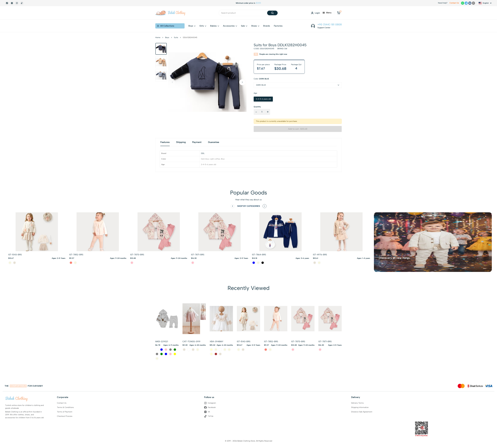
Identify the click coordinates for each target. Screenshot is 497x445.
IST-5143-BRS (15, 254)
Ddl (285, 49)
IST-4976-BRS (320, 254)
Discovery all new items (394, 258)
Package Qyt (296, 64)
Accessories (229, 26)
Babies (213, 26)
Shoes (254, 26)
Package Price (280, 64)
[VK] (12, 3)
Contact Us (454, 3)
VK (209, 412)
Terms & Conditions (65, 407)
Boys (190, 26)
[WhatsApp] (462, 3)
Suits (176, 37)
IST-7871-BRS (197, 254)
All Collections (167, 26)
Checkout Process (64, 416)
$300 (258, 3)
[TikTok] (22, 3)
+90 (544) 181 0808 (329, 24)
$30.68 (280, 68)
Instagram (212, 403)
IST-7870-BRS (137, 254)
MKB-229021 (161, 341)
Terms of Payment (64, 412)
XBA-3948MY (216, 341)
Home (157, 37)
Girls (201, 26)
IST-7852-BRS (76, 254)
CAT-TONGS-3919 (191, 341)
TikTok (210, 416)
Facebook (212, 407)
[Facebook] (7, 3)
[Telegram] (466, 3)
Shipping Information (360, 407)
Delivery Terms (357, 403)
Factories (278, 26)
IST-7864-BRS (259, 254)
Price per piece (263, 64)
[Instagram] (17, 3)
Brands (266, 26)
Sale (243, 26)
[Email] (473, 3)
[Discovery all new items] (382, 264)
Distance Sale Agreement (361, 412)
